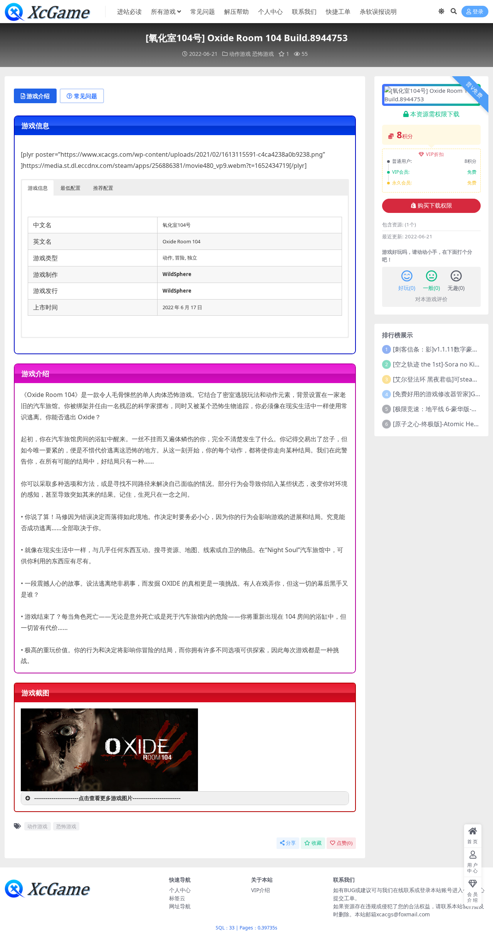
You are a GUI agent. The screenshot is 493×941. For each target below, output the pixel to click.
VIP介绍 (260, 890)
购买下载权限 (435, 206)
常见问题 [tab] (85, 96)
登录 (478, 12)
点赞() (344, 843)
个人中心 (270, 11)
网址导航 (180, 906)
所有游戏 (163, 11)
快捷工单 (338, 11)
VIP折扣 (435, 154)
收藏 (317, 843)
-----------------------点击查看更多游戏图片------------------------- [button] (107, 798)
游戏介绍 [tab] (38, 96)
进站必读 (129, 11)
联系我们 (304, 11)
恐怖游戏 (263, 53)
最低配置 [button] (70, 187)
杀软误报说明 (378, 11)
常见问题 (202, 11)
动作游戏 (240, 53)
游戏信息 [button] (38, 187)
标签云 (177, 898)
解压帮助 (236, 11)
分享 (291, 843)
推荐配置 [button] (103, 187)
